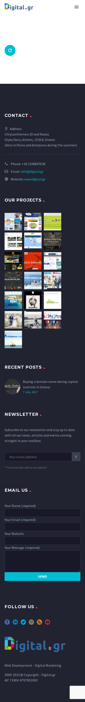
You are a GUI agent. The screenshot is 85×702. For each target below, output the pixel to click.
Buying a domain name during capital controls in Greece (50, 384)
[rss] (39, 624)
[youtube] (47, 624)
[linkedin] (15, 624)
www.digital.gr (35, 179)
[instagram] (31, 624)
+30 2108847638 (33, 164)
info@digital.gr (32, 171)
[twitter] (23, 624)
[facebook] (7, 624)
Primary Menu (76, 7)
